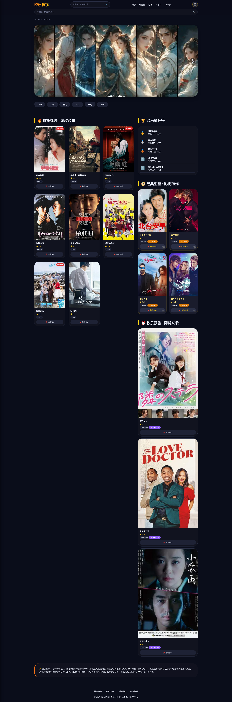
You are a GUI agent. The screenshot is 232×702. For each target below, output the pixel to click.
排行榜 (168, 4)
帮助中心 (110, 691)
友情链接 (122, 691)
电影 (134, 4)
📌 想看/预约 (49, 186)
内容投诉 (134, 691)
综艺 (150, 4)
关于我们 (98, 691)
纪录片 (158, 4)
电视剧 (142, 4)
